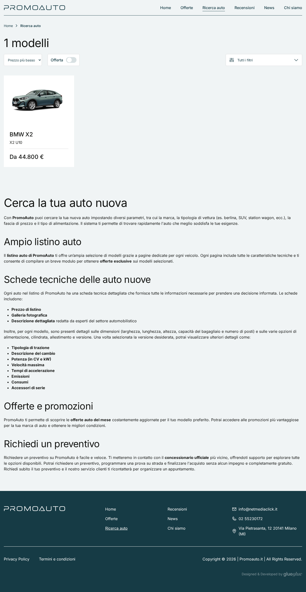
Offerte (186, 7)
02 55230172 (251, 518)
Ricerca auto (213, 7)
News (269, 7)
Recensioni (245, 7)
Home (165, 7)
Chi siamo (293, 7)
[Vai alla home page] (34, 7)
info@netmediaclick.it (258, 509)
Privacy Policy (16, 559)
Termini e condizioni (57, 559)
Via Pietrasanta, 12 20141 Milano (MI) (268, 531)
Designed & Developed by (263, 574)
